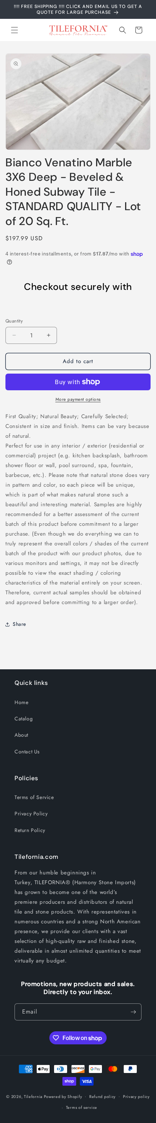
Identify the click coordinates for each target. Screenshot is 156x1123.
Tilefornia (33, 1096)
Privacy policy (136, 1096)
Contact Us (27, 751)
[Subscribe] (133, 1011)
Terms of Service (34, 797)
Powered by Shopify (63, 1096)
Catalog (24, 718)
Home (21, 702)
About (21, 735)
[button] (14, 30)
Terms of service (81, 1107)
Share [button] (19, 624)
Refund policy (102, 1096)
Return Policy (30, 830)
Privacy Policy (31, 813)
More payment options (78, 399)
